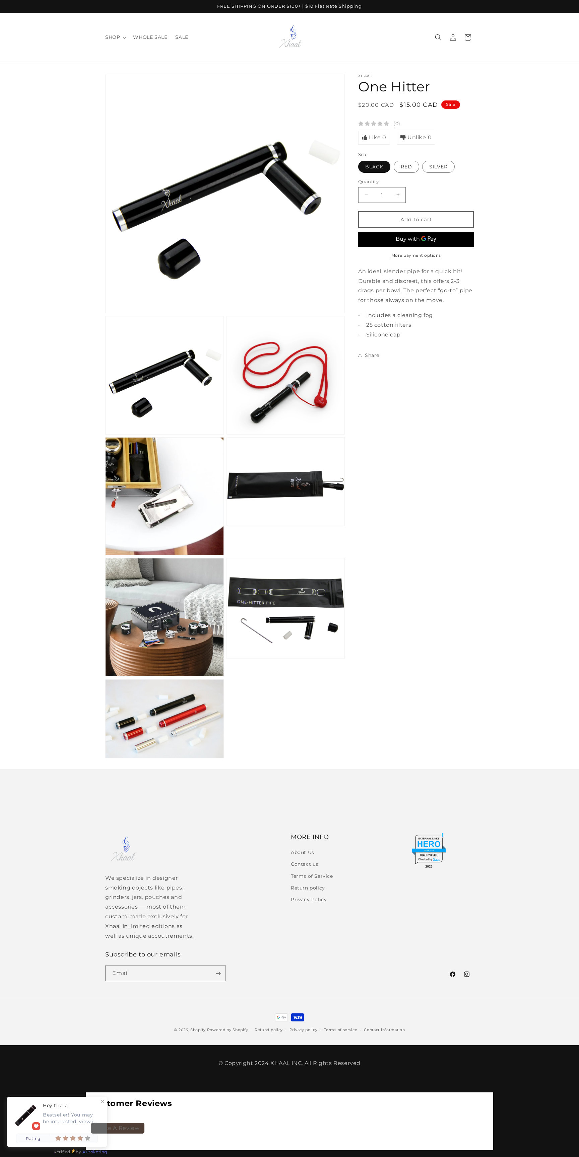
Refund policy (269, 1029)
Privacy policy (304, 1029)
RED (406, 167)
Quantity (368, 181)
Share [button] (372, 355)
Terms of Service (312, 876)
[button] (115, 37)
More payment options (416, 255)
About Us (302, 852)
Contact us (304, 864)
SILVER (438, 167)
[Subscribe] (218, 973)
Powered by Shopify (227, 1029)
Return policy (308, 888)
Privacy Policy (309, 900)
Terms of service (340, 1029)
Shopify (198, 1029)
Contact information (384, 1029)
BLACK (374, 167)
